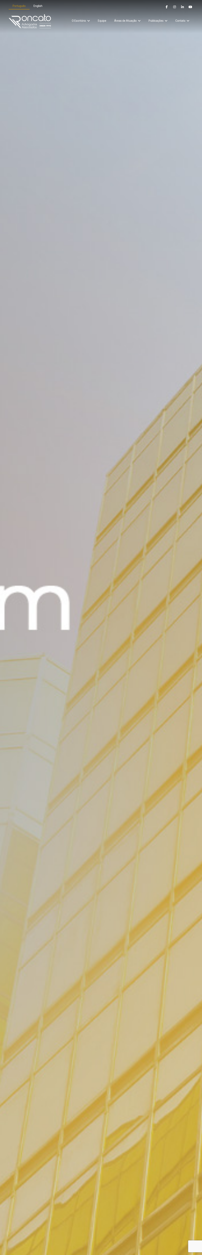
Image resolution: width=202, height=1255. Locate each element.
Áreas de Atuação (125, 20)
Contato (180, 20)
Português (19, 5)
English (38, 5)
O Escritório (79, 20)
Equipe (102, 20)
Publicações (156, 20)
